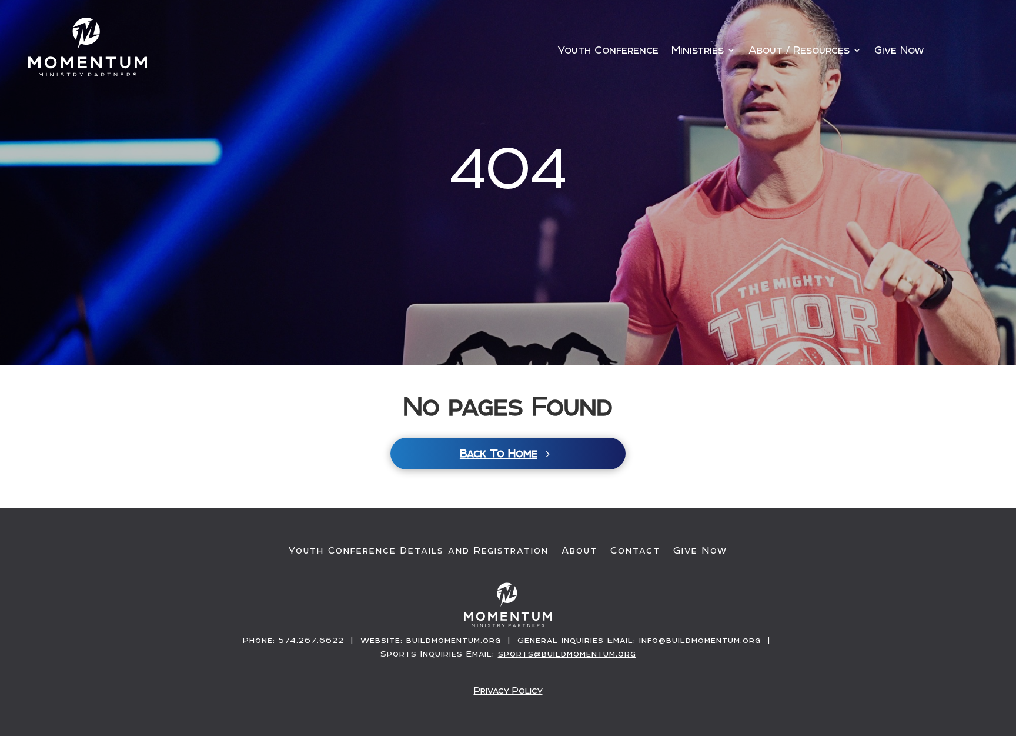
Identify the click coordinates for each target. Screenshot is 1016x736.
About (579, 550)
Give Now (899, 51)
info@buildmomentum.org (700, 640)
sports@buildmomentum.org (567, 653)
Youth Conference (608, 51)
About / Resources (799, 51)
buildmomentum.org (453, 640)
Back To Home (498, 453)
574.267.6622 (311, 640)
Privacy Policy (508, 690)
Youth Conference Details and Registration (419, 550)
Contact (635, 550)
